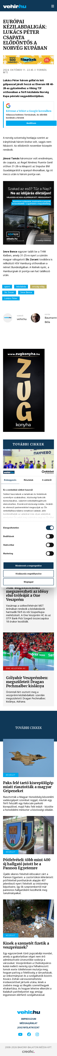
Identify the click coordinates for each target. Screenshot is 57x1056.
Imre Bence (26, 292)
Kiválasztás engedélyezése (29, 574)
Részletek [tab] (28, 480)
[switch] (50, 536)
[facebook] (29, 1034)
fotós (47, 314)
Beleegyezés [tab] (10, 480)
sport (7, 286)
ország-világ (38, 286)
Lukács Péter (10, 298)
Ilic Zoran (9, 292)
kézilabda (21, 286)
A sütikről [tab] (46, 480)
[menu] (52, 6)
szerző (20, 316)
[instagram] (37, 1034)
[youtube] (20, 1034)
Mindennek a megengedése (28, 565)
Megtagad (28, 582)
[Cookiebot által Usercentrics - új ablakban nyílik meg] (42, 472)
